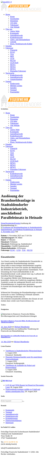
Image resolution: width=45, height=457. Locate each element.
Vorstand (9, 412)
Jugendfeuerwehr (12, 414)
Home (3, 223)
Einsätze (17, 223)
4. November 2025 (8, 232)
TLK (24, 250)
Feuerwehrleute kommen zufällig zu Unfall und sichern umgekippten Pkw (23, 390)
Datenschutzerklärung (13, 421)
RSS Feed (9, 381)
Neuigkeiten (9, 223)
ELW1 (12, 250)
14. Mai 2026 (6, 342)
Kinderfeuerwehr (12, 416)
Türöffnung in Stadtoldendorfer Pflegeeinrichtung (24, 351)
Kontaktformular (12, 418)
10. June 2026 (6, 327)
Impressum (10, 423)
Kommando (10, 410)
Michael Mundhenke (22, 327)
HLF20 (29, 250)
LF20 (18, 250)
